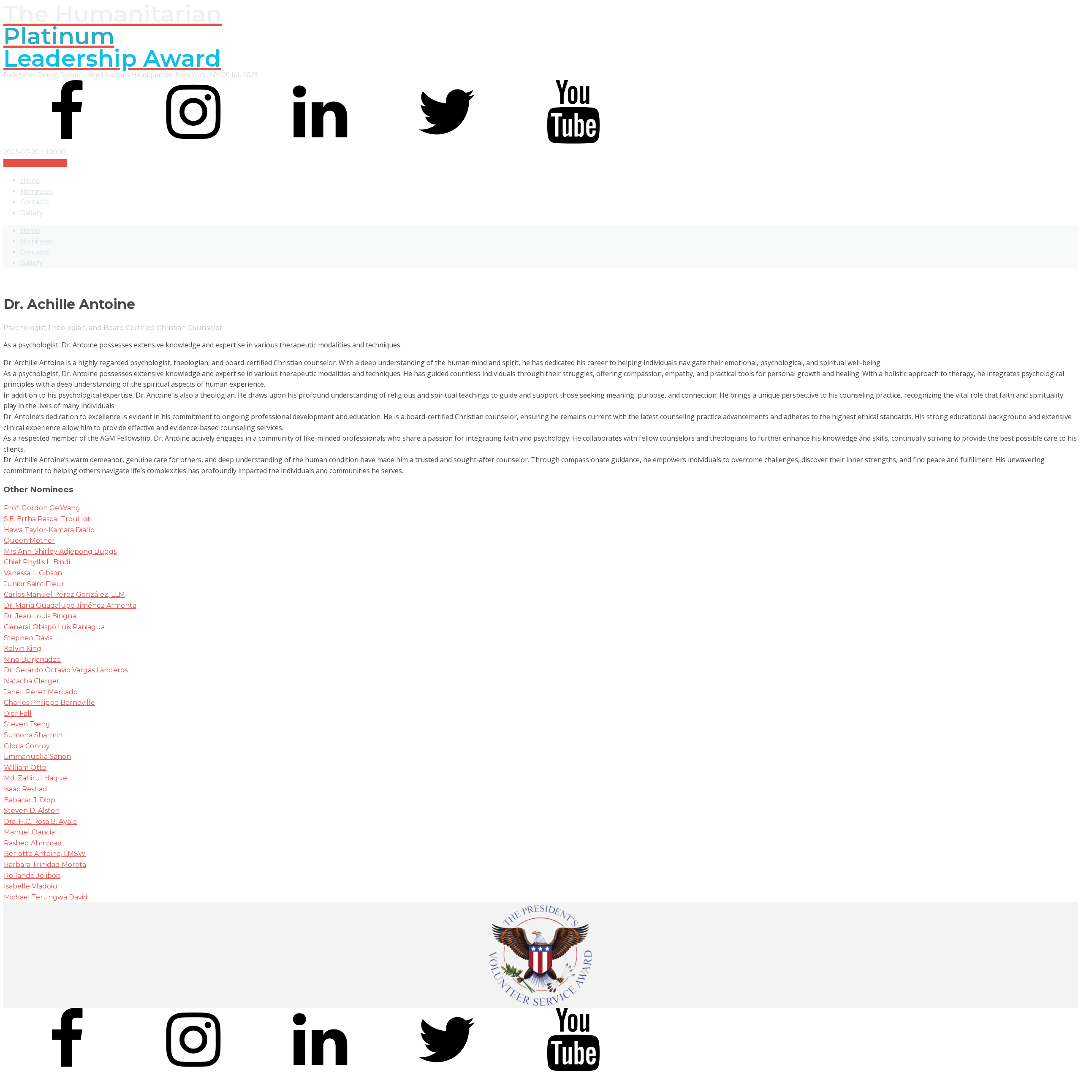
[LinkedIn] (320, 141)
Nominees (36, 191)
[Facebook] (66, 141)
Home (30, 180)
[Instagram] (193, 141)
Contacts (34, 202)
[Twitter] (446, 141)
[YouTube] (573, 141)
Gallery (31, 213)
